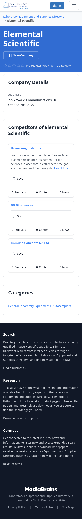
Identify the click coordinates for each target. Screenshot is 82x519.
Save (20, 178)
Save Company (23, 55)
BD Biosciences (22, 205)
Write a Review (61, 65)
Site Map (68, 507)
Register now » (13, 464)
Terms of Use (44, 507)
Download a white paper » (20, 418)
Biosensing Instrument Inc (30, 148)
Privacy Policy (17, 507)
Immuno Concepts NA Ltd (30, 243)
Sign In (57, 5)
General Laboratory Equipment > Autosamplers (39, 306)
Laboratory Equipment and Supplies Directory (33, 16)
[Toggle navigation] (74, 5)
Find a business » (14, 368)
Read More (61, 168)
